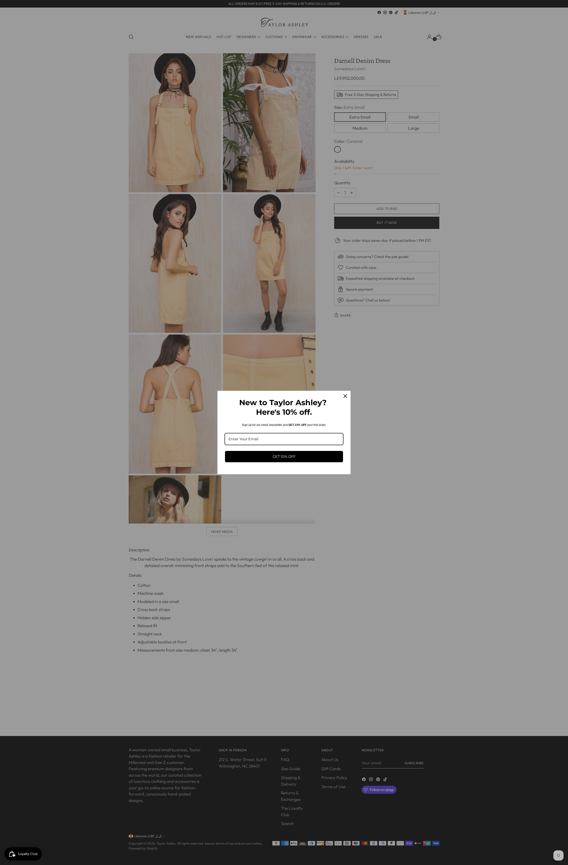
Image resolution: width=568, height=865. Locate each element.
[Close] (345, 396)
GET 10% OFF (284, 456)
